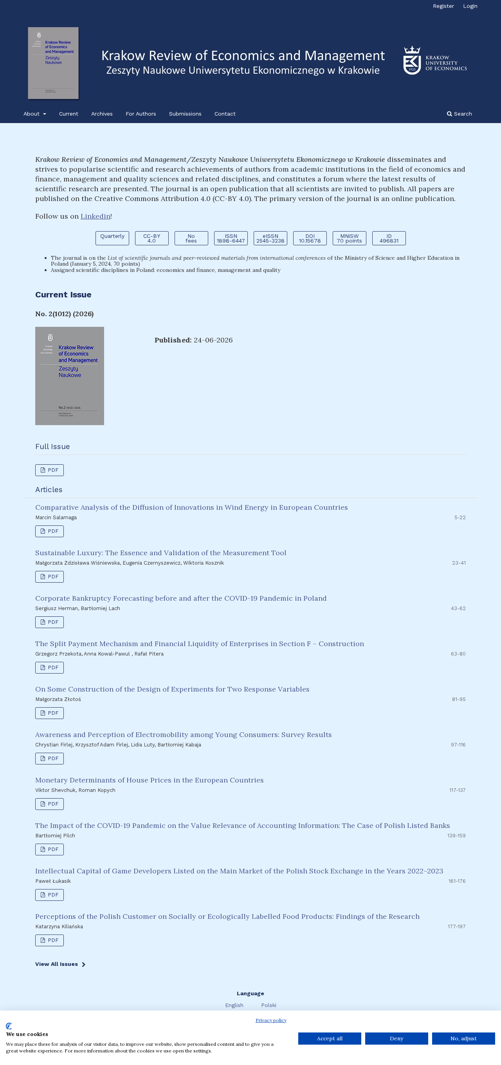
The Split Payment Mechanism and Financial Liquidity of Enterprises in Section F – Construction (199, 643)
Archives (102, 113)
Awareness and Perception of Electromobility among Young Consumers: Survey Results (183, 734)
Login (470, 6)
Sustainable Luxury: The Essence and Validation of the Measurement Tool (161, 552)
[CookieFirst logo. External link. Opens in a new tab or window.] (9, 1026)
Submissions (185, 113)
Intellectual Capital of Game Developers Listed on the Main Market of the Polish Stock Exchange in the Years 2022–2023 (239, 870)
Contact (225, 113)
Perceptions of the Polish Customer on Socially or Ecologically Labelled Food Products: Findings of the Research (227, 916)
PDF (52, 470)
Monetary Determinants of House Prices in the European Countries (149, 779)
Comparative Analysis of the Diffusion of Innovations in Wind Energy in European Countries (191, 507)
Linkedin (95, 216)
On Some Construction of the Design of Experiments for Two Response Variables (172, 689)
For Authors (141, 113)
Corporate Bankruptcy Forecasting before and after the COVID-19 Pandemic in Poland (181, 598)
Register (443, 6)
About (32, 113)
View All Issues (56, 964)
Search (462, 113)
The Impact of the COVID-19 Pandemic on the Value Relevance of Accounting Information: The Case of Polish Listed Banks (242, 825)
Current (68, 113)
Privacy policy (271, 1020)
